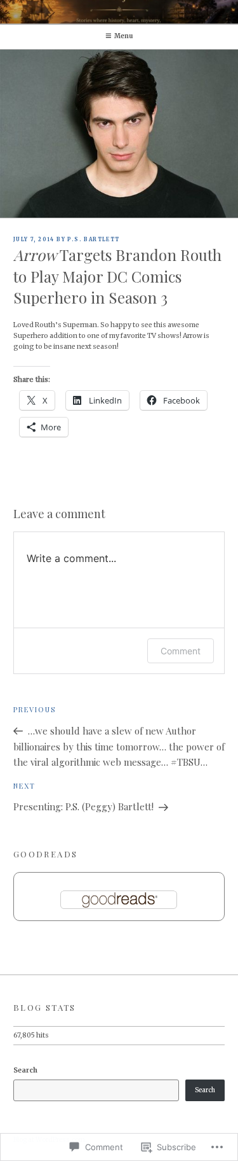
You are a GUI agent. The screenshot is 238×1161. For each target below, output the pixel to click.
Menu (123, 36)
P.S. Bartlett (93, 239)
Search (25, 1070)
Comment (181, 650)
